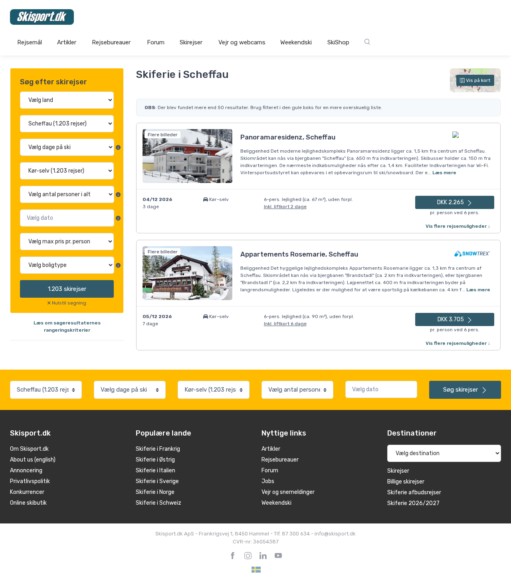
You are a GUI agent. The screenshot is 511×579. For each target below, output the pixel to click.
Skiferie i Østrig (155, 459)
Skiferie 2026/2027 (413, 503)
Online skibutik (28, 502)
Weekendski (296, 42)
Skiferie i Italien (155, 470)
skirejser (67, 288)
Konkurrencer (27, 492)
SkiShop (338, 42)
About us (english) (32, 459)
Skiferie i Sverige (157, 481)
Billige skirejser (405, 481)
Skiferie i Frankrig (158, 449)
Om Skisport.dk (29, 449)
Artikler (66, 42)
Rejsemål (29, 42)
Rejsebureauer (111, 42)
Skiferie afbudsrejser (414, 492)
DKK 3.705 (451, 319)
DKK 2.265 (451, 202)
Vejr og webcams (241, 42)
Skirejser (191, 42)
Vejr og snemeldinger (288, 492)
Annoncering (26, 470)
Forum (155, 42)
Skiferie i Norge (155, 492)
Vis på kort (477, 80)
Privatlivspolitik (30, 481)
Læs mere (444, 172)
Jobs (267, 481)
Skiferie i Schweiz (158, 502)
